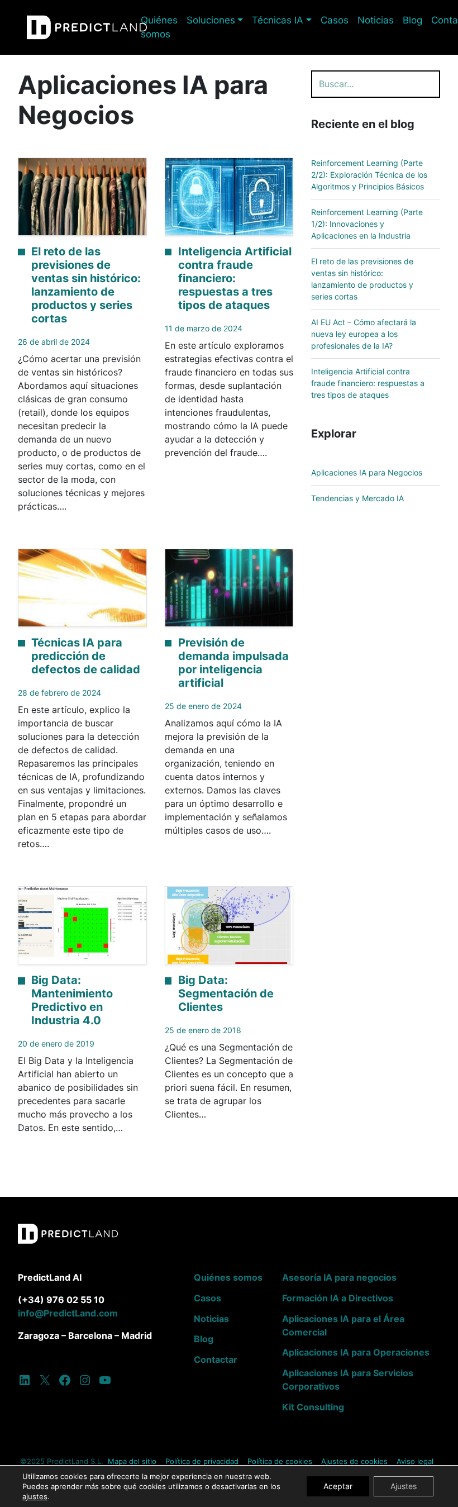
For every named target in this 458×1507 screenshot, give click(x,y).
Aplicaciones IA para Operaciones (356, 1352)
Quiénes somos (159, 27)
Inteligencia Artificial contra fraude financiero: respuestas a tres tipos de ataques (367, 383)
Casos (335, 20)
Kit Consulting (313, 1407)
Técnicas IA (277, 20)
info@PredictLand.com (68, 1313)
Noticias (375, 20)
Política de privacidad (201, 1461)
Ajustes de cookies (354, 1461)
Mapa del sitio (132, 1461)
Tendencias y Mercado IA (357, 498)
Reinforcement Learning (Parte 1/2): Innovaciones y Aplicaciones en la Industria (367, 223)
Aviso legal (415, 1461)
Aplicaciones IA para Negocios (366, 472)
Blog (412, 20)
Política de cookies (279, 1461)
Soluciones (211, 20)
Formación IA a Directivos (337, 1298)
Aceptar (337, 1486)
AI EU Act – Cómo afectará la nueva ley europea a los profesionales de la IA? (363, 333)
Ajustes (403, 1486)
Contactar (215, 1359)
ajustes (34, 1496)
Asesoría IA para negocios (339, 1277)
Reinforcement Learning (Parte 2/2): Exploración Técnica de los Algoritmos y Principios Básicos (369, 174)
